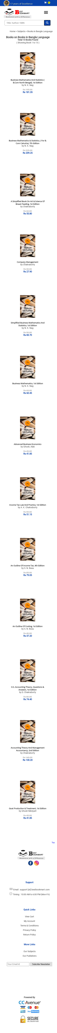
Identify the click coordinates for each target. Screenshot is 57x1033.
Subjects (21, 31)
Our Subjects (30, 951)
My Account (29, 921)
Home (12, 31)
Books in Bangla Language (40, 31)
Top (53, 843)
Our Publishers (29, 956)
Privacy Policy (29, 930)
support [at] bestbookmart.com (35, 889)
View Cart (29, 916)
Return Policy (29, 934)
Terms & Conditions (29, 925)
